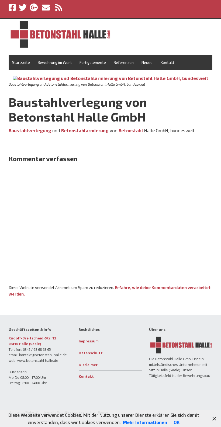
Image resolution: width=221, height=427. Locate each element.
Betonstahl (131, 130)
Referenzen (124, 62)
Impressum (89, 341)
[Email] (46, 7)
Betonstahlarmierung (85, 130)
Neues (147, 62)
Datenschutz (91, 352)
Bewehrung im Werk (55, 62)
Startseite (21, 62)
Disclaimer (88, 364)
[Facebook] (13, 7)
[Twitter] (23, 7)
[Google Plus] (34, 7)
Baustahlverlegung (30, 130)
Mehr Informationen (145, 422)
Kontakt (167, 62)
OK (177, 422)
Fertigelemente (93, 62)
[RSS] (59, 7)
